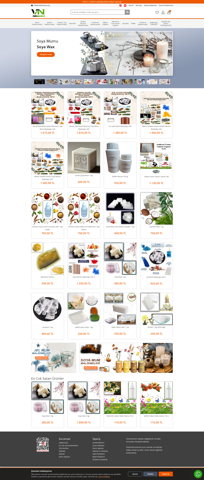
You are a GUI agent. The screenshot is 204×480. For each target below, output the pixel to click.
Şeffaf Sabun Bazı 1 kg (84, 327)
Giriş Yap (139, 5)
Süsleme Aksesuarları (95, 23)
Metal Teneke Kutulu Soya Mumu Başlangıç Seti (47, 177)
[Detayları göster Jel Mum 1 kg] (47, 309)
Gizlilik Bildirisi (98, 443)
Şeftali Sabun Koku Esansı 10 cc (156, 416)
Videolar (62, 451)
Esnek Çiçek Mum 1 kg (84, 175)
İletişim (62, 454)
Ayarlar (135, 474)
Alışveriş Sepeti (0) (150, 5)
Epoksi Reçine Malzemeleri (83, 23)
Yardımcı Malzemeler (143, 23)
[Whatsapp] (198, 474)
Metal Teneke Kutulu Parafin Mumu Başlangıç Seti (156, 127)
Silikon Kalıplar (105, 23)
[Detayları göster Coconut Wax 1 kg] (156, 208)
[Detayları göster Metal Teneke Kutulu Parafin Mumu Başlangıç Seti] (156, 108)
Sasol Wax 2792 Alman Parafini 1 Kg (120, 227)
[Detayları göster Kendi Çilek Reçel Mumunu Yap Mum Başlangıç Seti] (84, 108)
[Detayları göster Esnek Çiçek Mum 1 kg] (84, 157)
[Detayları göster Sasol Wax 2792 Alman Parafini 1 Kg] (120, 208)
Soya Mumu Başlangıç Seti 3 (84, 277)
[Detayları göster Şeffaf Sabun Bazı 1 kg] (84, 309)
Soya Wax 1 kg (120, 277)
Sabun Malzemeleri (50, 23)
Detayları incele (46, 54)
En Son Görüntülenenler (68, 445)
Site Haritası (63, 448)
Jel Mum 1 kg (47, 327)
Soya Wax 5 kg (83, 416)
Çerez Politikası (98, 445)
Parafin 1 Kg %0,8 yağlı (156, 327)
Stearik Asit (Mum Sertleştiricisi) (165, 23)
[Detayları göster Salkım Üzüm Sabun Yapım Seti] (156, 158)
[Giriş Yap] (163, 12)
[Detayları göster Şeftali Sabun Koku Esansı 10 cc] (156, 397)
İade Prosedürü (99, 454)
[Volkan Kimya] (38, 13)
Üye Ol (131, 5)
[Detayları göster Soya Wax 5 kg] (84, 397)
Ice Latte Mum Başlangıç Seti (120, 126)
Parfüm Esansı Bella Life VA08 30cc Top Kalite (83, 228)
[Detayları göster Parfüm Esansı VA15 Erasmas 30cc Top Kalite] (47, 208)
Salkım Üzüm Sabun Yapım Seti (156, 176)
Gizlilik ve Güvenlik (100, 459)
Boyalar (126, 23)
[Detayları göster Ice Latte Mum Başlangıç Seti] (120, 108)
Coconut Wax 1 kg (156, 227)
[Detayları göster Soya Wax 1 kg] (120, 258)
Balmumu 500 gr (47, 277)
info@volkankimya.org (42, 5)
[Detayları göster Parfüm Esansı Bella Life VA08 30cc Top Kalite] (84, 208)
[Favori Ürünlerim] (157, 12)
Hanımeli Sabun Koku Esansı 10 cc (120, 416)
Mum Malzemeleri (37, 23)
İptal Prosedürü (99, 457)
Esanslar (72, 23)
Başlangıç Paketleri (154, 23)
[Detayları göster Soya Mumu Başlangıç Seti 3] (84, 258)
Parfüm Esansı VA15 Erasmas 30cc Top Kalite (47, 228)
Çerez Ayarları (64, 457)
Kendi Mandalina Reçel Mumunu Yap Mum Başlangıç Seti (47, 127)
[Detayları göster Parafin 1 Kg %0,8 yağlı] (156, 309)
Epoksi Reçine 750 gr (120, 176)
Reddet (150, 474)
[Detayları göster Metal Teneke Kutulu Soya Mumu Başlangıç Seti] (47, 158)
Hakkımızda (63, 443)
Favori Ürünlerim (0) (166, 5)
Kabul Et (165, 474)
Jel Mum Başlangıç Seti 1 (156, 277)
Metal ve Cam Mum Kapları (115, 23)
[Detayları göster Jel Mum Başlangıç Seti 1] (156, 258)
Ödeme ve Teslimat (100, 451)
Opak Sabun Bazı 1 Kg (120, 327)
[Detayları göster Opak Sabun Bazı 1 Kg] (120, 309)
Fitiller (133, 23)
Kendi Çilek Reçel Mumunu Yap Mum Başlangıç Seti (84, 127)
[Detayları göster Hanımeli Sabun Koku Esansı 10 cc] (120, 397)
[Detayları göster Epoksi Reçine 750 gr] (120, 158)
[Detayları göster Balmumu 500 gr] (47, 258)
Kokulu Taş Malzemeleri (62, 23)
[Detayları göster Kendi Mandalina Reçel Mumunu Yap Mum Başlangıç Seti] (47, 108)
